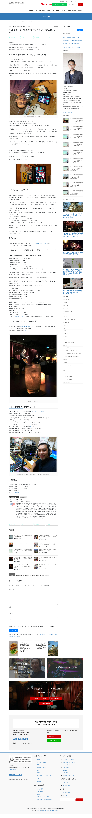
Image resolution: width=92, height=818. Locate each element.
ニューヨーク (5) (67, 365)
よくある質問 (40, 789)
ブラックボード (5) (68, 379)
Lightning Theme (45, 810)
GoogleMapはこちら (14, 769)
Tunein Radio (27, 424)
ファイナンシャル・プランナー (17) (71, 356)
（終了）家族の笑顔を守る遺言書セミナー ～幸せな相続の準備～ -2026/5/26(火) (76, 144)
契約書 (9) (66, 333)
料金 (38, 778)
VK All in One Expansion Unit (55, 810)
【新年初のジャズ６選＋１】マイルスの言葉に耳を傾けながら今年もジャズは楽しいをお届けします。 (48, 536)
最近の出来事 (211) (68, 382)
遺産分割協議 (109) (68, 311)
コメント (11, 589)
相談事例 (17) (66, 302)
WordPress (39, 810)
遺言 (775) (66, 308)
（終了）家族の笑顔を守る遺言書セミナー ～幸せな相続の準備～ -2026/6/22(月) (76, 136)
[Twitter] (10, 504)
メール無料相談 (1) (68, 348)
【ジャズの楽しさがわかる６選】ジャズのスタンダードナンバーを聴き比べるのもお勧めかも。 (23, 566)
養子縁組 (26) (66, 322)
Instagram (45, 698)
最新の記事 (23, 497)
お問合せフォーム (19, 316)
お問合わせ (65, 782)
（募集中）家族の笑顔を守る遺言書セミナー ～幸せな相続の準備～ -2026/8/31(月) (76, 120)
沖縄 (34, 575)
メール (11, 613)
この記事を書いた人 (14, 497)
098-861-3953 (47, 4)
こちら (25, 330)
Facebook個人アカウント (69, 764)
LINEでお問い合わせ (54, 740)
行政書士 (19, 575)
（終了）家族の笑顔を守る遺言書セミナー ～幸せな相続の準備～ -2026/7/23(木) (76, 128)
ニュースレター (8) (68, 376)
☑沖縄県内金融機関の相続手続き (71, 43)
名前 (10, 607)
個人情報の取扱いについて (69, 792)
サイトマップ (66, 795)
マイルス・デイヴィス (45, 575)
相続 (23, 575)
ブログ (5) (66, 373)
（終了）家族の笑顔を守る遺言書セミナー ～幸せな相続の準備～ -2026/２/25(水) (76, 168)
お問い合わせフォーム (79, 1)
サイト (10, 620)
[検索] (80, 4)
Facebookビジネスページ (69, 762)
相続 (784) (66, 305)
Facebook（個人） (55, 698)
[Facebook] (12, 504)
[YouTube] (13, 505)
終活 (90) (65, 316)
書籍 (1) (65, 370)
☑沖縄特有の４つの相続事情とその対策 (72, 40)
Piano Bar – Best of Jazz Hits (41, 243)
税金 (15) (65, 339)
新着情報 (39, 781)
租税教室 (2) (66, 359)
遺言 (27, 575)
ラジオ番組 (65, 772)
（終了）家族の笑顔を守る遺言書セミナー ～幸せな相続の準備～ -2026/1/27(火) (76, 176)
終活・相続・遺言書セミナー (44, 775)
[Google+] (14, 504)
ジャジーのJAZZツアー (68, 775)
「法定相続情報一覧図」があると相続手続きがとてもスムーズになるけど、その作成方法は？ (23, 551)
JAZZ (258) (66, 362)
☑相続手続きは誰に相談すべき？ (71, 37)
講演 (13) (65, 345)
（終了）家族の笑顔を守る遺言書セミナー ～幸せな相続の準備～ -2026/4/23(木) (76, 152)
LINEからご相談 (60, 4)
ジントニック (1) (67, 367)
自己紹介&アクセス (41, 762)
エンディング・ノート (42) (69, 319)
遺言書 (38, 575)
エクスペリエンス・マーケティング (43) (72, 353)
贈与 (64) (65, 313)
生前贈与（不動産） (42, 767)
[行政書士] (13, 645)
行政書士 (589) (67, 299)
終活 (38, 764)
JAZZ (56, 26)
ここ (45, 250)
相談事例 (39, 794)
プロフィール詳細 (67, 112)
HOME (38, 759)
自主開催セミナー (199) (69, 342)
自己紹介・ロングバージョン (70, 759)
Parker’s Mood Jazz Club (26, 326)
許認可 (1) (66, 330)
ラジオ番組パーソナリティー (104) (71, 350)
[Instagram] (11, 505)
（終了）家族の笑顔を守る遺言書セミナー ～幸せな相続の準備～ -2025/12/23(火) (76, 184)
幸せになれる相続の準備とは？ (44, 799)
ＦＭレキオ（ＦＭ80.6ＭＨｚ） (39, 411)
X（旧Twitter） (35, 698)
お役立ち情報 (40, 791)
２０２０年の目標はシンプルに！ (21, 543)
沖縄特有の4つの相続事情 (43, 796)
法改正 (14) (66, 325)
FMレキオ (28, 422)
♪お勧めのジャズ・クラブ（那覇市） (72, 47)
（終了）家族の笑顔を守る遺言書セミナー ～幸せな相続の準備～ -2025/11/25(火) (76, 192)
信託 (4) (65, 328)
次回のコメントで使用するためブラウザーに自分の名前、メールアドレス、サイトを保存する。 (33, 626)
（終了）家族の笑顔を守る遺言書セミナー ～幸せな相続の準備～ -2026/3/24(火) (76, 160)
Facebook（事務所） (46, 703)
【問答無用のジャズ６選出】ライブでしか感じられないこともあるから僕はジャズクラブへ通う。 (23, 558)
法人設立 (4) (66, 336)
